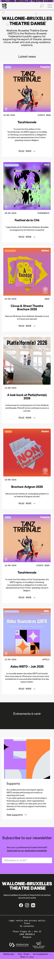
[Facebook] (21, 905)
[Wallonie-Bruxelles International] (38, 944)
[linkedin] (33, 905)
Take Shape (23, 954)
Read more (25, 151)
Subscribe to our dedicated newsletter (27, 850)
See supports (15, 814)
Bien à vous (27, 957)
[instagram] (27, 905)
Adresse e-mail (16, 860)
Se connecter (27, 926)
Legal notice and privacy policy (27, 921)
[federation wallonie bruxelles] (18, 944)
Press (27, 923)
